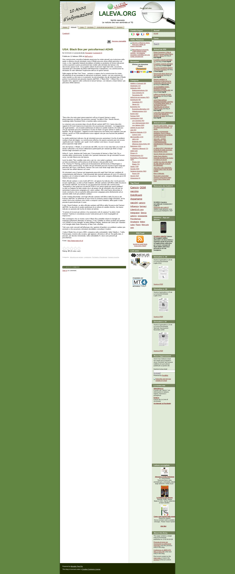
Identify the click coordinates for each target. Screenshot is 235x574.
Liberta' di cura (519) (137, 128)
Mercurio (145, 225)
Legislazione (87, 257)
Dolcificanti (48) (135, 100)
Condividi (65, 33)
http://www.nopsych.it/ (75, 241)
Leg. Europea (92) (138, 121)
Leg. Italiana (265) (138, 125)
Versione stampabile (119, 41)
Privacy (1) (133, 153)
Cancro (134, 187)
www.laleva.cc (159, 388)
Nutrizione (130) (135, 146)
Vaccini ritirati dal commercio (163, 154)
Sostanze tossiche (113, 257)
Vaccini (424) (134, 176)
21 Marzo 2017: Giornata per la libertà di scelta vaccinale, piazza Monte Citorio (163, 149)
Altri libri (163, 526)
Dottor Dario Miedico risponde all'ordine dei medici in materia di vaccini (163, 158)
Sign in (64, 270)
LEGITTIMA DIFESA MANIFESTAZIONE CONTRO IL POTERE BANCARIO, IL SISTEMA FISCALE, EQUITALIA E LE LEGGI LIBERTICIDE (163, 104)
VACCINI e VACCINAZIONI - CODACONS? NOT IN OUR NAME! (163, 169)
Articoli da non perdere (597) (139, 97)
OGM (143, 187)
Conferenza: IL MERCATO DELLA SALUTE (162, 551)
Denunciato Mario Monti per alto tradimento (163, 74)
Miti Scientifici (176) (136, 137)
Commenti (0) (97, 53)
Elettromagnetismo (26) (140, 90)
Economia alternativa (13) (140, 109)
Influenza (134, 206)
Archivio (90, 27)
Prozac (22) (136, 162)
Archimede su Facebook (162, 403)
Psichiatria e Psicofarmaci (99, 257)
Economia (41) (135, 107)
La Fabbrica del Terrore (165, 497)
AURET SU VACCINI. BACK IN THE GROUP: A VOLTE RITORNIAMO (163, 163)
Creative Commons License (91, 569)
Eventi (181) (134, 114)
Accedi (156, 33)
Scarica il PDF (158, 284)
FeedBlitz (165, 375)
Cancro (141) (136, 134)
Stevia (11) (135, 104)
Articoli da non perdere (76, 257)
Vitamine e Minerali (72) (140, 148)
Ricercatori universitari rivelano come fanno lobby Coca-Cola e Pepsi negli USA (162, 178)
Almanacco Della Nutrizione (164, 477)
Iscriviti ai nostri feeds (140, 244)
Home (65, 27)
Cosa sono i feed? (140, 246)
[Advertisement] (80, 100)
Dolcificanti (136, 195)
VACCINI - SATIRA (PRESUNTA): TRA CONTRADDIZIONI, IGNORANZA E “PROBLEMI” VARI (163, 142)
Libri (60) (133, 130)
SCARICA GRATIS (160, 236)
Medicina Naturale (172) (138, 132)
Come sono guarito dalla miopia (165, 516)
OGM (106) (134, 151)
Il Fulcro (156, 398)
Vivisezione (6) (135, 178)
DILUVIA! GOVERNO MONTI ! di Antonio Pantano (163, 68)
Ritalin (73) (136, 164)
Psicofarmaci (135, 219)
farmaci (143, 206)
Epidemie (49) (137, 141)
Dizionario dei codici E (161, 207)
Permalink (88, 53)
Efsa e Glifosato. (159, 173)
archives (156, 560)
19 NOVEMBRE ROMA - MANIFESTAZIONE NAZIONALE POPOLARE (162, 88)
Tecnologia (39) (137, 95)
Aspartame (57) (137, 102)
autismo (133, 216)
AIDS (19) (135, 139)
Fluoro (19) (136, 173)
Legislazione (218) (136, 118)
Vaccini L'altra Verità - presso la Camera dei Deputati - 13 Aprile (163, 127)
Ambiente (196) (135, 88)
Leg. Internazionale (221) (140, 123)
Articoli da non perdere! (105, 27)
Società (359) (134, 169)
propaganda (142, 216)
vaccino (134, 191)
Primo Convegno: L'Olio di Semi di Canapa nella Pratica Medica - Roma (163, 54)
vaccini (134, 202)
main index (157, 558)
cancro (142, 203)
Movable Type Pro (77, 566)
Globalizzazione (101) (139, 111)
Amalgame (134, 222)
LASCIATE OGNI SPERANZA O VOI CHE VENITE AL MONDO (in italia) (163, 114)
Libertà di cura (136, 209)
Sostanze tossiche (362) (138, 171)
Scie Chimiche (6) (138, 93)
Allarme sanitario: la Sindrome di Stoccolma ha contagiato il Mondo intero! (162, 81)
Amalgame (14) (135, 86)
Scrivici (119, 27)
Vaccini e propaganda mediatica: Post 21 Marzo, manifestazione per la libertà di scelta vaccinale (163, 134)
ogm (132, 228)
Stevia (143, 213)
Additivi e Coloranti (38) (138, 83)
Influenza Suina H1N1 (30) (141, 144)
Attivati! (73, 27)
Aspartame (136, 199)
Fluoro (138, 225)
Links (82, 27)
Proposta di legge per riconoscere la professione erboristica (162, 543)
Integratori (135, 213)
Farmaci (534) (135, 116)
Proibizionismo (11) (136, 155)
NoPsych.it (89, 56)
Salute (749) (134, 166)
